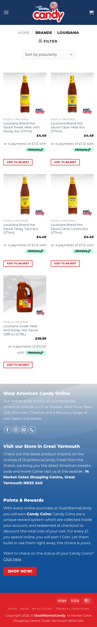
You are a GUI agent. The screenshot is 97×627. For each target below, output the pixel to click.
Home (24, 33)
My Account (42, 608)
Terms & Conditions (72, 608)
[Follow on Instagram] (15, 430)
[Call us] (32, 430)
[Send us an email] (24, 430)
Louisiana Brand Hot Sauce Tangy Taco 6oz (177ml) (20, 228)
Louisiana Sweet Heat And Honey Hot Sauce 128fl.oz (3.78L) (20, 330)
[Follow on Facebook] (7, 430)
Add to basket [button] (18, 162)
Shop (24, 608)
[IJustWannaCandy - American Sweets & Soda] (48, 12)
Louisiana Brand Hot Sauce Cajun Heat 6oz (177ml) (68, 127)
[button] (6, 12)
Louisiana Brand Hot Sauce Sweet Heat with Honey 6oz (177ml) (21, 127)
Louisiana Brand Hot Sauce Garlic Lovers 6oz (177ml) (69, 228)
